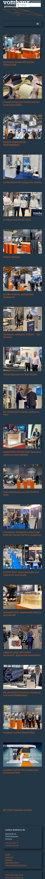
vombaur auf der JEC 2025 (17, 219)
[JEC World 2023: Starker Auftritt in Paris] (22, 396)
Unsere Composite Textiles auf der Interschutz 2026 (21, 103)
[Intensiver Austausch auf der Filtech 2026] (22, 46)
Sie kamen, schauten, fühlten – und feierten (22, 336)
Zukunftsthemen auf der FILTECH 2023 (21, 493)
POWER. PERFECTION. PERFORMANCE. (14, 143)
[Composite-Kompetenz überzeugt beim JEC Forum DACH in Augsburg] (22, 516)
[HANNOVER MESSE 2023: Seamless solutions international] (22, 436)
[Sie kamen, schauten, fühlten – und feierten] (22, 319)
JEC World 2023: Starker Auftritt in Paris (21, 413)
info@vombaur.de (11, 845)
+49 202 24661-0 (11, 843)
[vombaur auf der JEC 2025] (22, 204)
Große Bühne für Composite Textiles (22, 182)
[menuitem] (11, 1)
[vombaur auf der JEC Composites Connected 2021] (22, 754)
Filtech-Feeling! (11, 257)
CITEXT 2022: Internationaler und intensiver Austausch (21, 573)
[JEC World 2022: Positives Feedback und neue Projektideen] (22, 677)
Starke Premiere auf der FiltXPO (20, 374)
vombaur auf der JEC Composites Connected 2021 (20, 771)
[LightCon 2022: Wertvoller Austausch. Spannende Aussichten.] (22, 637)
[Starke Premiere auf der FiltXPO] (22, 359)
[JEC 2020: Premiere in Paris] (22, 794)
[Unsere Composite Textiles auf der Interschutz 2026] (22, 86)
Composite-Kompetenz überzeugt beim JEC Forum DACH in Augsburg (22, 533)
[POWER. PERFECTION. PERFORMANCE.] (22, 127)
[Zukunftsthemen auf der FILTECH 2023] (22, 476)
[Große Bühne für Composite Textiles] (22, 167)
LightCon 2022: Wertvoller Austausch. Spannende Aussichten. (22, 653)
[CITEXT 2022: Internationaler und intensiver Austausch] (22, 557)
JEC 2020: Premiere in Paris (17, 810)
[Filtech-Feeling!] (22, 241)
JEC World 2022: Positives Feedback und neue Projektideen (22, 694)
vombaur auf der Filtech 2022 (19, 732)
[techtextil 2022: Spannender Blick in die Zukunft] (22, 597)
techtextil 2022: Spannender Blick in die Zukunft (22, 613)
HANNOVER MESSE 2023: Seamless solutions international (22, 453)
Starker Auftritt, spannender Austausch (18, 295)
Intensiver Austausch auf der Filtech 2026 (18, 63)
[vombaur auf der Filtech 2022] (22, 717)
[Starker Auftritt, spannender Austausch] (22, 279)
